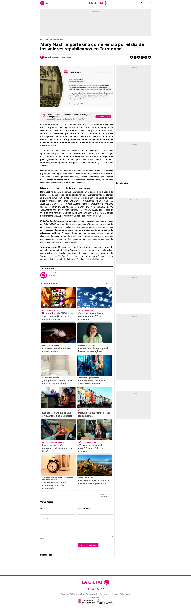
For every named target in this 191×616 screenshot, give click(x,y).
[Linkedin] (138, 57)
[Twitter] (135, 57)
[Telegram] (145, 57)
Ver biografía (52, 275)
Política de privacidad (77, 594)
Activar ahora (102, 117)
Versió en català (146, 3)
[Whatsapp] (142, 57)
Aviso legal (64, 594)
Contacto (115, 594)
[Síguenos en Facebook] (88, 589)
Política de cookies (92, 594)
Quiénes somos (105, 594)
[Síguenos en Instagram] (98, 589)
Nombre (43, 508)
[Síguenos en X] (93, 589)
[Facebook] (131, 57)
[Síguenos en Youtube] (102, 589)
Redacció (47, 57)
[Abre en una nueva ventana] (86, 601)
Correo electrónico (84, 508)
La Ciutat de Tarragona (51, 39)
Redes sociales (125, 594)
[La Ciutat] (98, 3)
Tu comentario (45, 519)
